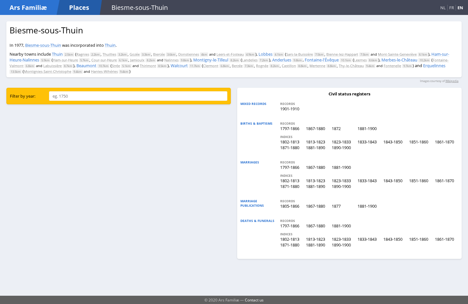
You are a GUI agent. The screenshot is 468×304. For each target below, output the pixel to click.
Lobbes (266, 54)
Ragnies (82, 54)
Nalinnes (171, 60)
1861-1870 (444, 142)
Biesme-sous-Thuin (43, 45)
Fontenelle (392, 65)
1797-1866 (289, 128)
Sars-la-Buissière (299, 54)
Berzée (237, 65)
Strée (116, 65)
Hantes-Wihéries (104, 71)
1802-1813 (289, 142)
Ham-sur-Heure (65, 60)
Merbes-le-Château (399, 60)
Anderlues (281, 60)
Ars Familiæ (28, 7)
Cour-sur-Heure (104, 60)
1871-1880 (289, 147)
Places (79, 7)
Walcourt (179, 65)
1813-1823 (315, 142)
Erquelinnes (434, 65)
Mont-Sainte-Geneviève (397, 54)
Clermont (210, 65)
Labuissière (52, 65)
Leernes (360, 60)
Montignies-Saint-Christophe (47, 71)
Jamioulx (137, 60)
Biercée (159, 54)
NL (443, 7)
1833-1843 (367, 142)
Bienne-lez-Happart (342, 54)
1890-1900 (341, 147)
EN (460, 7)
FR (451, 7)
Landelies (250, 60)
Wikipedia (451, 81)
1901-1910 (289, 109)
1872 (336, 128)
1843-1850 (392, 142)
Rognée (262, 65)
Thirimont (148, 65)
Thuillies (109, 54)
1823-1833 (341, 142)
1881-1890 (315, 147)
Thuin (110, 45)
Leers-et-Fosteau (230, 54)
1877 (336, 206)
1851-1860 (418, 142)
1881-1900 (367, 128)
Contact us (254, 299)
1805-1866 (289, 206)
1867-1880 (315, 128)
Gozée (135, 54)
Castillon (289, 65)
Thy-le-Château (351, 65)
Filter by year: (22, 96)
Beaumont (86, 65)
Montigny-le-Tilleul (210, 60)
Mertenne (317, 65)
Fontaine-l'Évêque (322, 60)
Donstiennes (188, 54)
